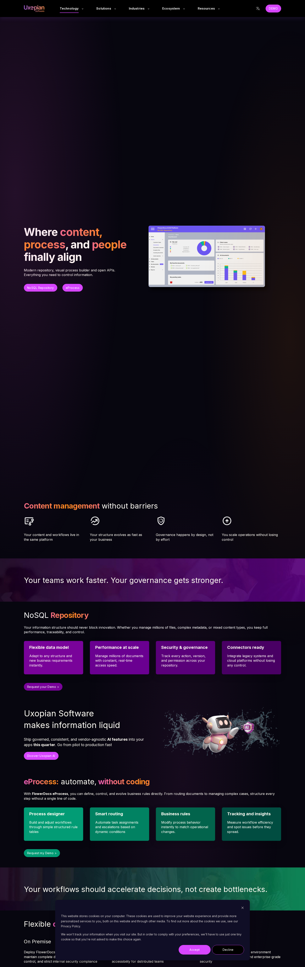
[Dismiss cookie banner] (242, 908)
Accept (194, 949)
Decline (228, 949)
